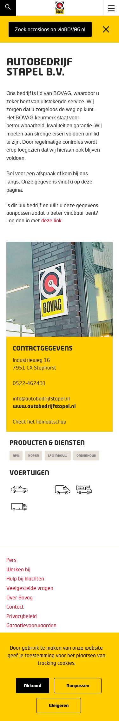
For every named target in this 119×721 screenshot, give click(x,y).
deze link (51, 220)
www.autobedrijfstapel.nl (44, 406)
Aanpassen (77, 685)
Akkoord (32, 685)
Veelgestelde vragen (29, 588)
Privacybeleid (21, 616)
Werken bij (18, 569)
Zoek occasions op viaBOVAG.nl (50, 29)
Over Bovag (19, 597)
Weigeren (59, 705)
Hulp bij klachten (25, 578)
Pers (11, 560)
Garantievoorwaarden (31, 625)
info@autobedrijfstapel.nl (41, 398)
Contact (15, 607)
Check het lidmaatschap (39, 421)
